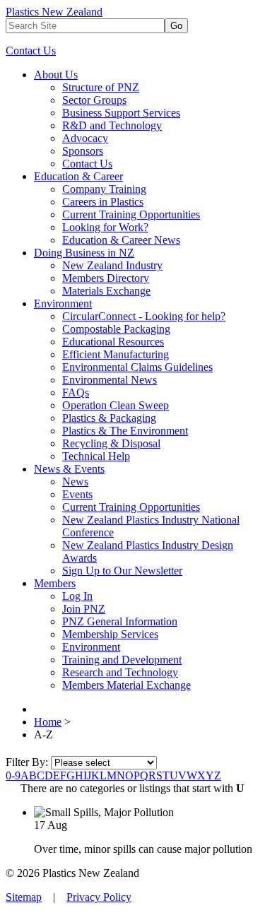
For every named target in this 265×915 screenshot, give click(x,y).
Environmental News (109, 380)
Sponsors (82, 151)
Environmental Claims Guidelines (137, 367)
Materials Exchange (106, 291)
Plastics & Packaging (109, 418)
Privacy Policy (98, 897)
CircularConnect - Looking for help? (143, 316)
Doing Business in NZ (84, 253)
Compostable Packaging (116, 329)
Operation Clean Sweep (115, 405)
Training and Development (122, 660)
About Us (56, 75)
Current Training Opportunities (131, 214)
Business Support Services (121, 113)
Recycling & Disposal (111, 443)
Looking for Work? (105, 227)
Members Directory (105, 278)
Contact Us (31, 51)
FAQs (75, 392)
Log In (77, 596)
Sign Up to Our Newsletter (122, 571)
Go (176, 25)
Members (55, 583)
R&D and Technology (112, 125)
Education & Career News (121, 240)
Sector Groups (94, 100)
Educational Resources (113, 342)
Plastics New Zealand (54, 12)
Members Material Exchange (126, 685)
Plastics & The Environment (125, 431)
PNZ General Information (119, 621)
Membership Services (110, 634)
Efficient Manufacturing (115, 354)
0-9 (13, 775)
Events (77, 494)
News (75, 482)
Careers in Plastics (102, 202)
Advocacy (85, 138)
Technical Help (96, 456)
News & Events (69, 469)
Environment (63, 303)
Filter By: (28, 762)
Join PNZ (83, 609)
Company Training (104, 189)
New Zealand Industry (112, 265)
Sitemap (24, 897)
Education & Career (78, 176)
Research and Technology (120, 672)
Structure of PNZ (100, 87)
